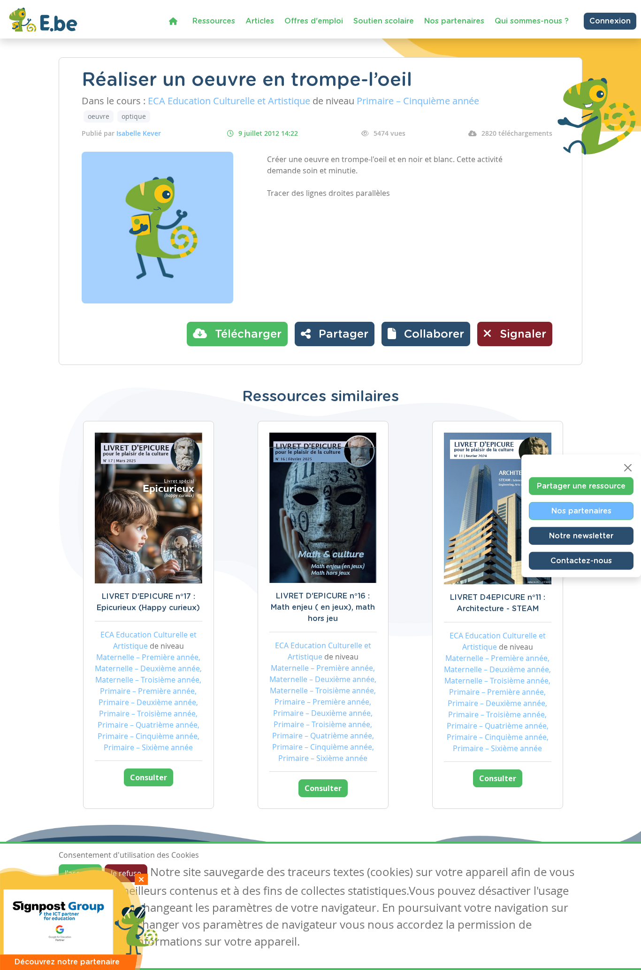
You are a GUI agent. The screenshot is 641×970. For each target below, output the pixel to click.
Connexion (610, 21)
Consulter (148, 777)
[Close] (627, 467)
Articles (259, 21)
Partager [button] (341, 334)
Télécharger (247, 334)
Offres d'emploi (313, 21)
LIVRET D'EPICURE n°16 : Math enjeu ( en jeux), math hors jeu (323, 607)
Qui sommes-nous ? (532, 21)
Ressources (213, 21)
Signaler (521, 334)
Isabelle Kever (138, 133)
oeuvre (98, 116)
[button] (426, 334)
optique (134, 116)
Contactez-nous (581, 560)
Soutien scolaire (383, 21)
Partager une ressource (581, 485)
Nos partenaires (454, 21)
